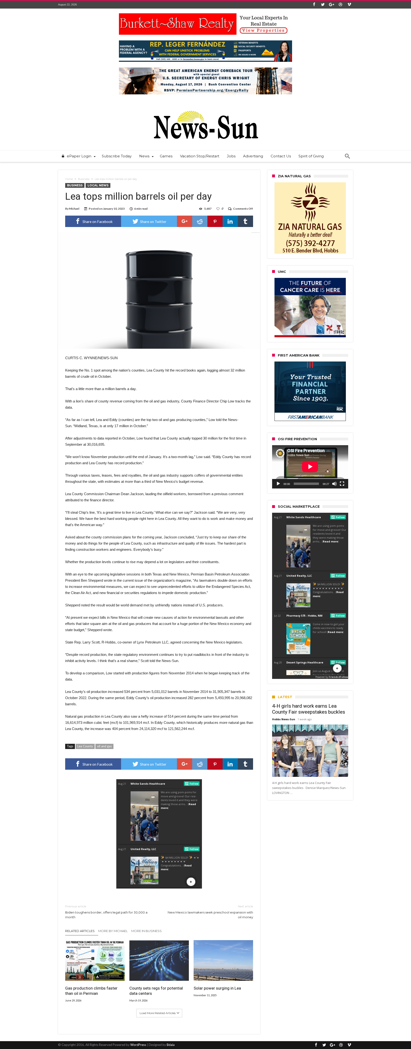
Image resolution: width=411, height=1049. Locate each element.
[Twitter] (323, 5)
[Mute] (334, 483)
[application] (310, 466)
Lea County (85, 746)
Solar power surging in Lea (217, 988)
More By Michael (113, 931)
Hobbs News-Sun (283, 719)
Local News (98, 185)
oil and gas (104, 746)
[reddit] (199, 221)
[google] (184, 221)
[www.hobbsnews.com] (205, 107)
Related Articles (80, 931)
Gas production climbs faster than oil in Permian (91, 991)
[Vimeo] (349, 5)
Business (83, 179)
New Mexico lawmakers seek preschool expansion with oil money (210, 911)
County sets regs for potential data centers (156, 991)
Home (69, 179)
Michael (74, 208)
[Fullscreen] (342, 483)
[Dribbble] (340, 5)
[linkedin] (230, 221)
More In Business (146, 931)
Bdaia (171, 1045)
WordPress (138, 1045)
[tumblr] (245, 221)
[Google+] (331, 5)
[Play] (278, 483)
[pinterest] (215, 221)
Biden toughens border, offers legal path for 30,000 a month (106, 911)
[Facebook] (314, 5)
